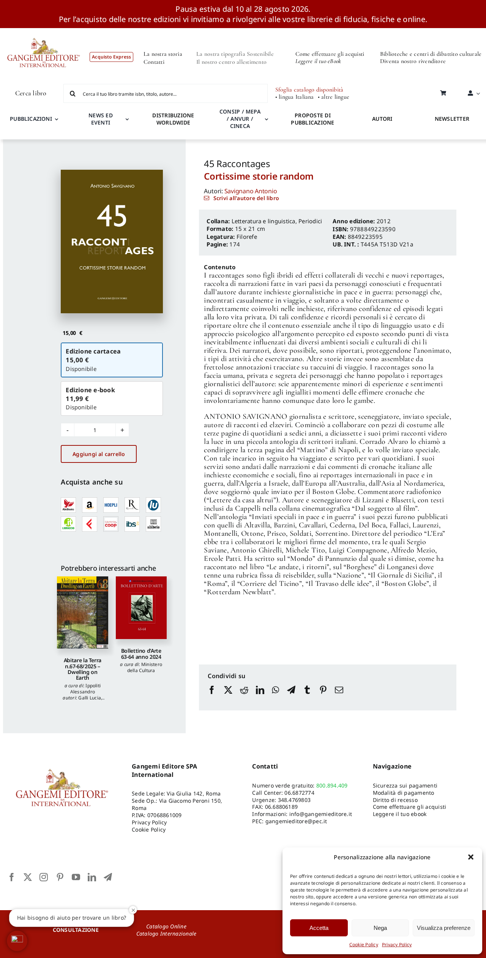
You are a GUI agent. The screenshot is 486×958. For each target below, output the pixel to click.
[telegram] (108, 877)
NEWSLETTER (452, 118)
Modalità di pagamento (403, 792)
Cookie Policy (363, 944)
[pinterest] (60, 877)
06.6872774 (299, 792)
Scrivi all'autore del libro (246, 198)
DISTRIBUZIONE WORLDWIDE (173, 119)
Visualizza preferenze (443, 928)
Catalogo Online (166, 926)
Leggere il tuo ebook (400, 814)
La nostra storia (163, 54)
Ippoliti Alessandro (85, 688)
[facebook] (12, 877)
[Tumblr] (307, 697)
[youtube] (76, 877)
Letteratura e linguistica (263, 221)
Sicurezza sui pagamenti (405, 785)
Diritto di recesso (395, 799)
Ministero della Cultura (144, 667)
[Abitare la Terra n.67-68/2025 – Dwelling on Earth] (82, 612)
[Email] (339, 697)
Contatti (154, 62)
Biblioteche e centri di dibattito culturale (430, 54)
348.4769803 (294, 799)
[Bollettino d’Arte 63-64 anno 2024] (141, 607)
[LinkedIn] (260, 697)
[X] (228, 697)
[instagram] (43, 877)
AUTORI (382, 118)
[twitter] (28, 877)
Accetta (318, 928)
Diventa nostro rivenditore (413, 61)
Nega (380, 928)
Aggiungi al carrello (99, 454)
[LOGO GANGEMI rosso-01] (44, 31)
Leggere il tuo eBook (318, 61)
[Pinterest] (323, 697)
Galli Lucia (89, 697)
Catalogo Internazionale (166, 933)
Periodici (310, 221)
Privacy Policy (397, 944)
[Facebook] (212, 697)
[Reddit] (244, 697)
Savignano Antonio (250, 191)
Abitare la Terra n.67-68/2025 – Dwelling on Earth (82, 669)
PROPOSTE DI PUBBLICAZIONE (312, 119)
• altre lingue (333, 97)
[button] (471, 857)
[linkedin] (92, 877)
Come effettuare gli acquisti (329, 54)
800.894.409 (332, 785)
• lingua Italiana (294, 97)
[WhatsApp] (275, 697)
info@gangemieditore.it (320, 814)
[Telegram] (291, 697)
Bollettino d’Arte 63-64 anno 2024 (141, 653)
